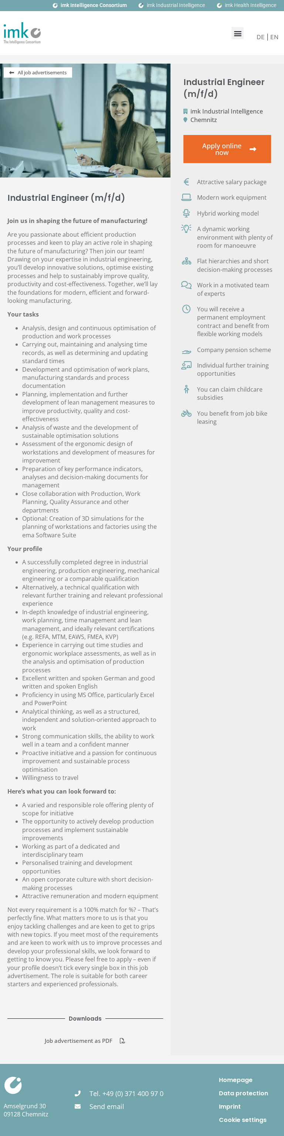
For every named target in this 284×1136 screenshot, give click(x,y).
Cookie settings (243, 1120)
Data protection (243, 1093)
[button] (237, 33)
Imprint (230, 1106)
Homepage (236, 1080)
